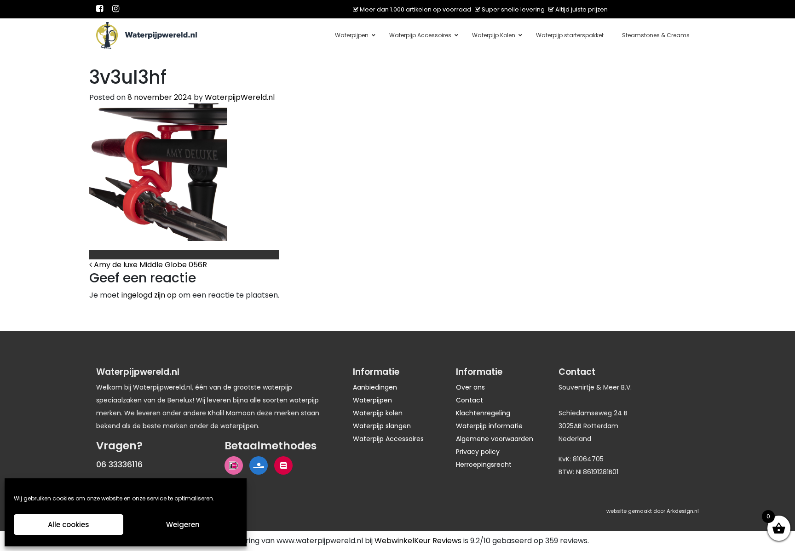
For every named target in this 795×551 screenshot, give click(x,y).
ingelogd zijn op (149, 295)
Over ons (470, 387)
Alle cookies (68, 524)
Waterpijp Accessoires (388, 438)
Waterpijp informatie (489, 425)
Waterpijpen (372, 400)
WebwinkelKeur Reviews (417, 540)
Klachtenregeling (483, 413)
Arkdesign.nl (683, 511)
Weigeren (183, 524)
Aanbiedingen (375, 387)
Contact (469, 400)
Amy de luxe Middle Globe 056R (149, 264)
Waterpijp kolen (378, 413)
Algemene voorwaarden (494, 438)
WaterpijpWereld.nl (240, 97)
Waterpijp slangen (382, 425)
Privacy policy (478, 451)
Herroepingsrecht (484, 464)
